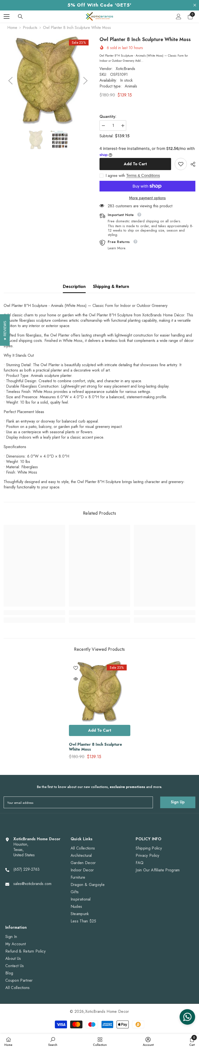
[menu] (6, 16)
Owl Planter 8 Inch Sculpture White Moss (95, 747)
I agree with (115, 175)
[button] (10, 80)
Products (30, 27)
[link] (181, 164)
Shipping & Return (111, 286)
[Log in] (178, 16)
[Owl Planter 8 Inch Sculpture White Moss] (99, 691)
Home (12, 27)
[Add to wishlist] (75, 667)
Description (74, 286)
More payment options (147, 198)
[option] (48, 81)
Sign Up (178, 802)
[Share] (191, 164)
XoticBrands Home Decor (107, 1011)
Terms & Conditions (143, 175)
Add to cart (135, 164)
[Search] (20, 16)
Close (195, 5)
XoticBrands (125, 68)
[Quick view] (75, 679)
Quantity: (108, 116)
